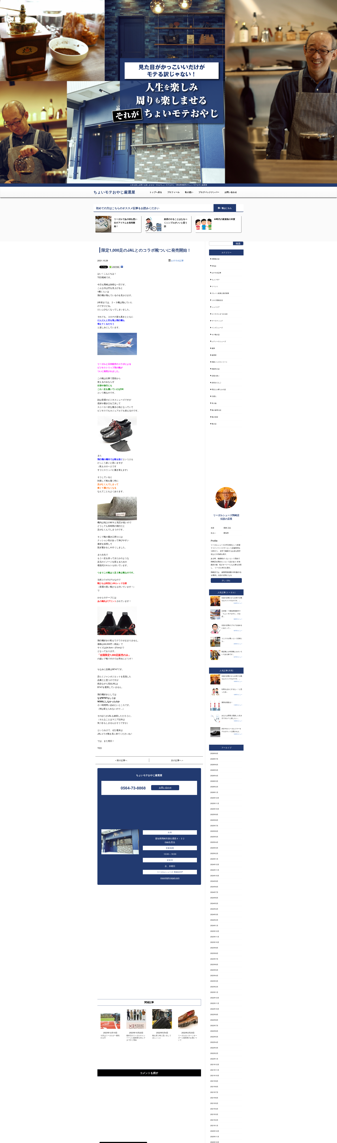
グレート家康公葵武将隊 (220, 293)
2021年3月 (214, 1114)
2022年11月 (214, 1003)
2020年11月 (214, 1136)
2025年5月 (214, 836)
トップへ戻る (156, 192)
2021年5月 (214, 1103)
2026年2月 (214, 786)
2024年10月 (214, 875)
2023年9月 (214, 948)
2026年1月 (214, 792)
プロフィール (173, 192)
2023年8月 (214, 953)
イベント (215, 286)
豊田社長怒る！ (227, 702)
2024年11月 (214, 870)
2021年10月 (214, 1075)
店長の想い (216, 376)
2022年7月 (214, 1025)
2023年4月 (214, 975)
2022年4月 (214, 1042)
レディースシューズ (219, 341)
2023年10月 (214, 942)
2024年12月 (214, 864)
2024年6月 (214, 898)
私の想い (189, 192)
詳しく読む (226, 580)
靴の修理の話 (216, 410)
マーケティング (217, 321)
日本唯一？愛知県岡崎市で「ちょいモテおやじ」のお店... (231, 613)
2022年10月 (214, 1009)
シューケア (216, 307)
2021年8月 (214, 1086)
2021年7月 (214, 1092)
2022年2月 (214, 1053)
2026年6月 (214, 764)
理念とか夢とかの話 (219, 389)
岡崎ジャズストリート (219, 362)
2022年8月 (214, 1020)
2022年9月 (214, 1014)
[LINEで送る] (114, 266)
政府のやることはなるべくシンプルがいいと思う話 (175, 223)
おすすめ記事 (177, 260)
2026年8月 (214, 753)
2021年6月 (214, 1098)
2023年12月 (214, 931)
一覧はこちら (226, 208)
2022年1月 (214, 1059)
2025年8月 (214, 820)
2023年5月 (214, 970)
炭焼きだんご (216, 382)
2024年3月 (214, 914)
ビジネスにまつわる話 (219, 314)
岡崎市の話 (216, 369)
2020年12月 (214, 1131)
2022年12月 (214, 998)
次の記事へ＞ (177, 760)
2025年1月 (214, 859)
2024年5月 (214, 903)
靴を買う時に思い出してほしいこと (161, 1036)
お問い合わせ (231, 192)
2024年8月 (214, 886)
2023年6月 (214, 964)
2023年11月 (214, 936)
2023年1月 (214, 992)
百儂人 (214, 396)
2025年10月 (214, 809)
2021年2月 (214, 1120)
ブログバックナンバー (209, 192)
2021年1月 (214, 1125)
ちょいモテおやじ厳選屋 (114, 192)
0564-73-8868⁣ (133, 788)
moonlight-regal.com (169, 878)
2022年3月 (214, 1048)
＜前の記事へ (121, 760)
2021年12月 (214, 1064)
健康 (213, 348)
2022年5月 (214, 1036)
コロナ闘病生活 (217, 300)
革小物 (214, 403)
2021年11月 (214, 1070)
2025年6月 (214, 831)
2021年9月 (214, 1081)
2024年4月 (214, 909)
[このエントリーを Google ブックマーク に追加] (122, 266)
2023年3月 (214, 981)
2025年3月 (214, 848)
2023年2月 (214, 986)
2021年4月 (214, 1109)
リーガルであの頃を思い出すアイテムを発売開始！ (125, 223)
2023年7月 (214, 959)
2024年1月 (214, 925)
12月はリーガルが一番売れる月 (110, 1036)
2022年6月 (214, 1031)
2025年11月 (214, 803)
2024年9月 (214, 881)
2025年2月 (214, 853)
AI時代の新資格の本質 (224, 219)
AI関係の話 (215, 259)
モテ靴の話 (216, 334)
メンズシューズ (217, 327)
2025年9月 (214, 814)
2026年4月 (214, 775)
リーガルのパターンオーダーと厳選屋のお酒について (187, 1037)
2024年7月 (214, 892)
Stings (214, 266)
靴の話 (214, 424)
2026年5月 (214, 770)
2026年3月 (214, 781)
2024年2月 (214, 920)
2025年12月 (214, 798)
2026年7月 (214, 759)
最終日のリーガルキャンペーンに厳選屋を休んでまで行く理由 (135, 1037)
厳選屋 (214, 355)
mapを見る (170, 841)
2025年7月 (214, 825)
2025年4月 (214, 842)
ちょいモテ (216, 279)
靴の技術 (215, 417)
